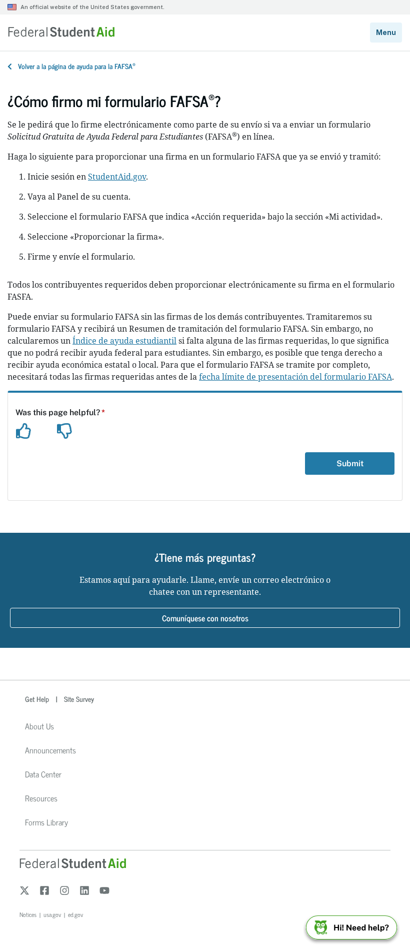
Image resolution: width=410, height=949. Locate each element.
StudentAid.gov (117, 176)
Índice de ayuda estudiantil (124, 340)
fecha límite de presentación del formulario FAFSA (295, 376)
